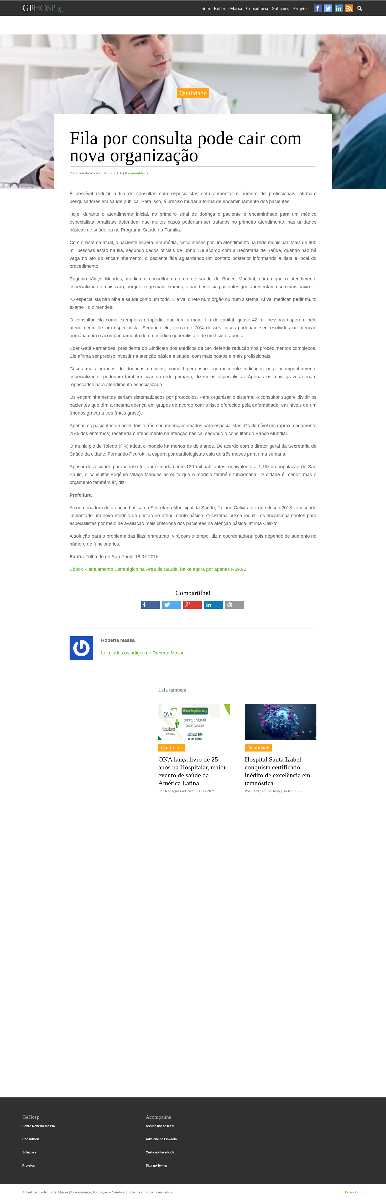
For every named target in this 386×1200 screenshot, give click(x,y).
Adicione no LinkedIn (161, 1139)
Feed (349, 8)
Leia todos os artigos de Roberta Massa (143, 653)
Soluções (280, 8)
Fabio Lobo (354, 1192)
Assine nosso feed (160, 1126)
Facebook (318, 8)
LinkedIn (339, 8)
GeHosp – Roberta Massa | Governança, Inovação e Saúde (43, 9)
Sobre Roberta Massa (221, 8)
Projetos (301, 8)
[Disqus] (193, 876)
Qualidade (193, 93)
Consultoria (257, 8)
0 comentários (136, 173)
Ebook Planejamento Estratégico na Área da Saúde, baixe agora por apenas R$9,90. (159, 569)
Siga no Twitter (157, 1165)
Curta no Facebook (160, 1152)
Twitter (328, 8)
